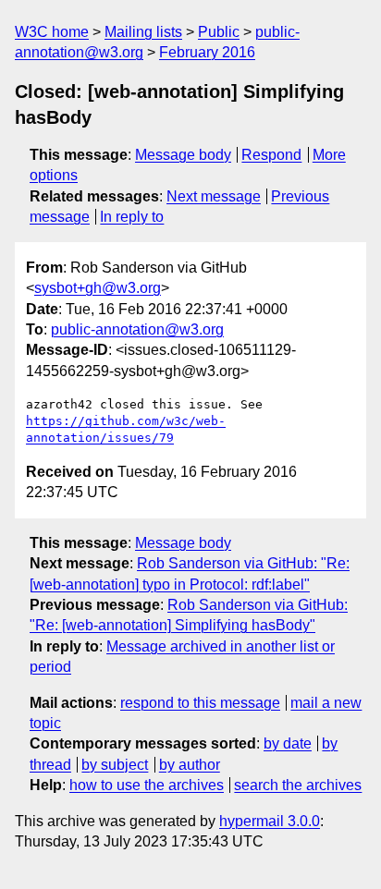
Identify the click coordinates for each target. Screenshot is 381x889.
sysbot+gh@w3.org (97, 288)
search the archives (298, 785)
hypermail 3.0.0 (269, 821)
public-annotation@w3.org (137, 329)
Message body (183, 155)
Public (219, 32)
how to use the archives (146, 785)
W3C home (52, 32)
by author (189, 765)
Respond (271, 155)
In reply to (132, 217)
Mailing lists (143, 32)
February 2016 (207, 52)
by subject (114, 765)
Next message (213, 196)
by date (288, 743)
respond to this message (200, 703)
